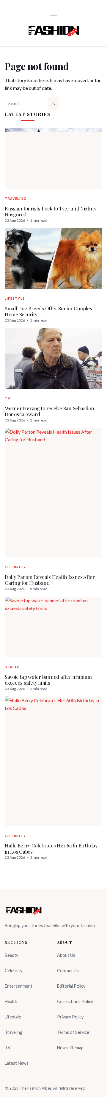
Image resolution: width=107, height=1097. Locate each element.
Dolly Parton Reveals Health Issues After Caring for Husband (50, 580)
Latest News (17, 1063)
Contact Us (68, 970)
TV (7, 398)
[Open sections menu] (53, 13)
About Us (66, 955)
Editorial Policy (71, 986)
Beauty (11, 955)
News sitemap (70, 1047)
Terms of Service (73, 1032)
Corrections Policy (75, 1001)
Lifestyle (15, 298)
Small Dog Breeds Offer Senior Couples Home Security (48, 311)
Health (12, 667)
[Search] (53, 103)
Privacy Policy (70, 1016)
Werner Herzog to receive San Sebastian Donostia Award (49, 411)
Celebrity (15, 567)
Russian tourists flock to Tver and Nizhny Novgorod (51, 211)
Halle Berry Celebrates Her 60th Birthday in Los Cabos (51, 848)
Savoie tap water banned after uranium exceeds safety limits (48, 680)
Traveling (15, 198)
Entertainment (18, 986)
